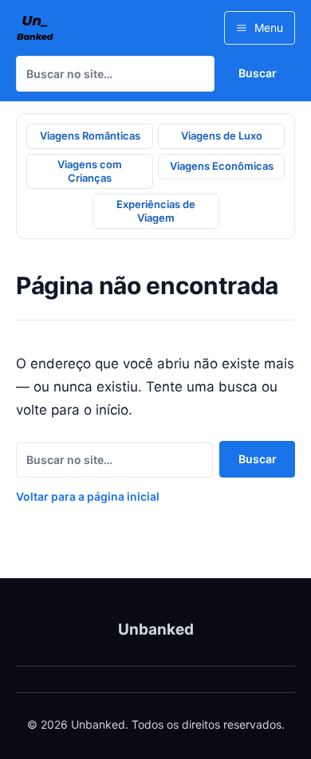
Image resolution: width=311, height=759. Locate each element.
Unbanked (156, 629)
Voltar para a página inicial (87, 496)
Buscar (257, 73)
